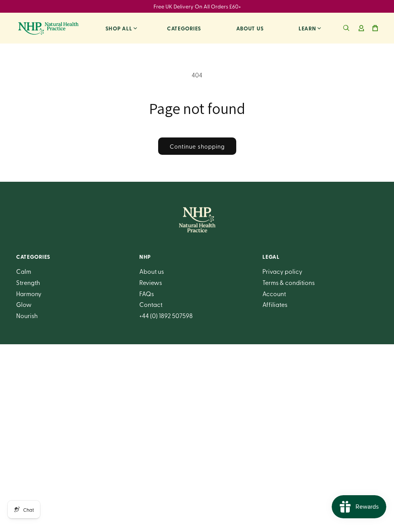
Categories (184, 28)
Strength (28, 282)
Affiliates (274, 304)
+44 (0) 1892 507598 (166, 315)
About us (250, 28)
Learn (307, 28)
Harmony (29, 293)
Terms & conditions (288, 282)
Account (274, 293)
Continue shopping (197, 146)
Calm (23, 271)
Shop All (118, 28)
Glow (24, 304)
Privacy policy (282, 271)
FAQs (146, 293)
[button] (346, 28)
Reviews (150, 282)
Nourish (27, 315)
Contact (150, 304)
